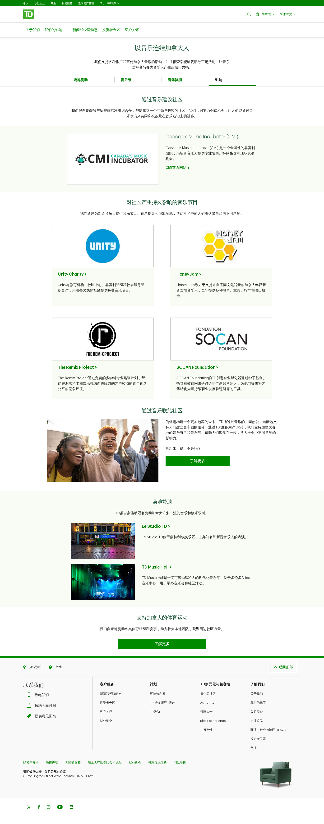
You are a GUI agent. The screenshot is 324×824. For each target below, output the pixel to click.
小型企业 (39, 3)
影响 (218, 80)
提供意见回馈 (45, 716)
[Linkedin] (71, 807)
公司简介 (256, 711)
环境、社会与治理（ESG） (268, 729)
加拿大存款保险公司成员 (105, 762)
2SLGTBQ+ (208, 702)
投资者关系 (258, 738)
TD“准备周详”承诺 (162, 702)
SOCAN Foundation (195, 367)
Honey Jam (187, 274)
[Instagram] (48, 807)
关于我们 (33, 30)
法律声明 (52, 762)
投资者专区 (111, 30)
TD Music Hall (155, 567)
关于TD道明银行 (109, 3)
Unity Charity (71, 274)
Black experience (213, 720)
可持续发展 (157, 693)
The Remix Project (76, 367)
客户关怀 (132, 30)
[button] (249, 14)
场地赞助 (81, 80)
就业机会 (106, 720)
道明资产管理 (86, 3)
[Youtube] (60, 807)
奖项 (253, 747)
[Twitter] (29, 807)
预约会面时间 (45, 705)
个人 (25, 3)
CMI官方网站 (176, 168)
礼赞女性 (206, 729)
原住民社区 (208, 693)
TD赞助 (155, 711)
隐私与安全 (31, 762)
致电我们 (42, 695)
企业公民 (256, 720)
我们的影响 (53, 30)
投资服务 (67, 3)
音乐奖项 (175, 80)
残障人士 (206, 711)
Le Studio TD (154, 526)
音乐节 (126, 80)
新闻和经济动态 (85, 30)
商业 (53, 3)
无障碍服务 (73, 762)
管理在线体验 (157, 762)
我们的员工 (258, 702)
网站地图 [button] (180, 762)
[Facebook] (39, 807)
